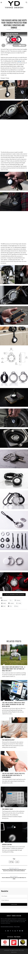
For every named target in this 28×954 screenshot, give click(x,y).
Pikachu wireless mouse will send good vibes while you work (14, 877)
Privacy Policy (17, 926)
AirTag (19, 61)
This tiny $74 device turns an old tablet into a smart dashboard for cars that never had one (13, 704)
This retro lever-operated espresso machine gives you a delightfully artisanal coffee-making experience (14, 869)
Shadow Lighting (7, 844)
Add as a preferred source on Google (14, 594)
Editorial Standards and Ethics (7, 926)
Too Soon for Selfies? (8, 740)
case (17, 862)
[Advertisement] (14, 14)
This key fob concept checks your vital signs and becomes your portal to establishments (13, 775)
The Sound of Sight (7, 809)
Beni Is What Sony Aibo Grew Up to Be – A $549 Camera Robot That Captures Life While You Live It (13, 669)
